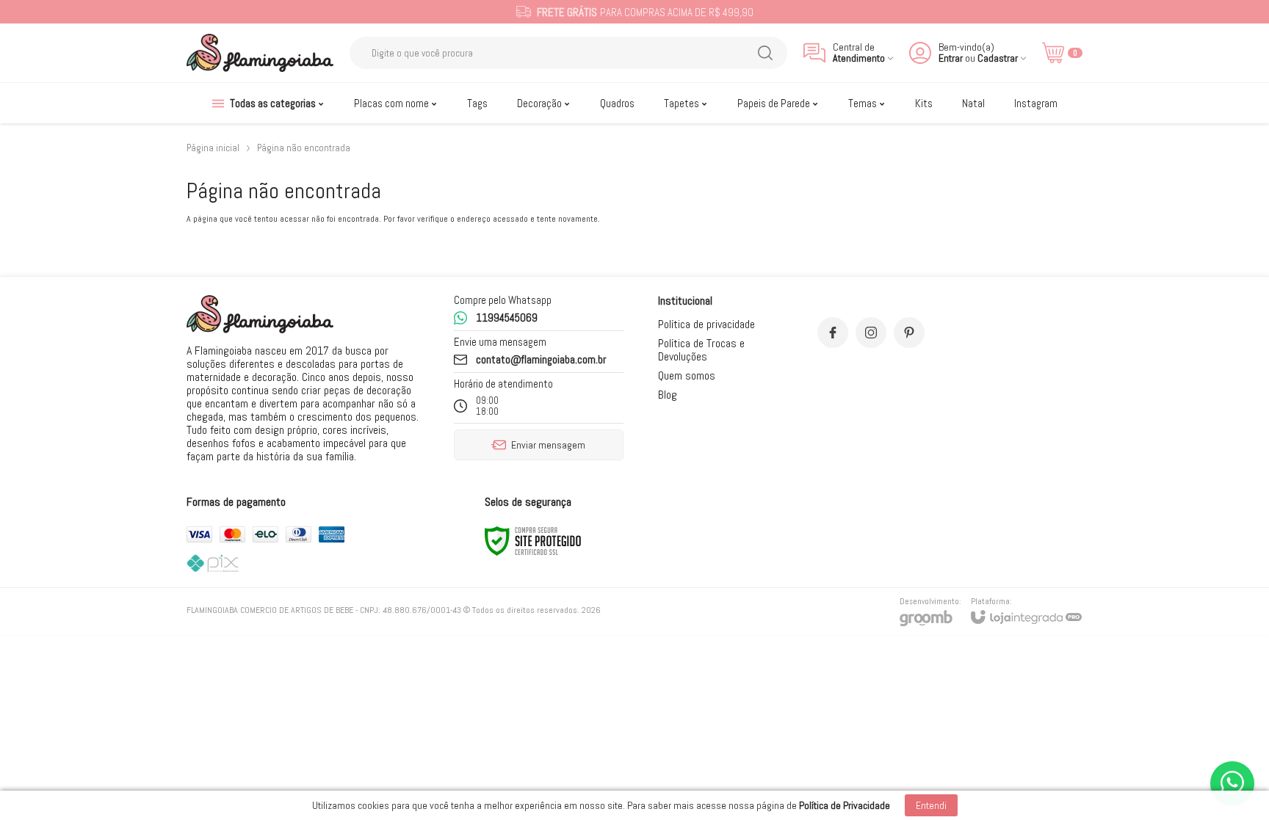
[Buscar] (765, 53)
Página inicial (213, 148)
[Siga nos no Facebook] (832, 332)
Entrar (951, 58)
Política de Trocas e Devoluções (701, 349)
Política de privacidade (706, 324)
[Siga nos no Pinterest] (909, 332)
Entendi (931, 805)
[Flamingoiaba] (260, 53)
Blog (667, 394)
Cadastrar (997, 58)
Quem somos (686, 375)
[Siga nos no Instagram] (871, 332)
